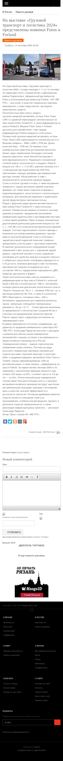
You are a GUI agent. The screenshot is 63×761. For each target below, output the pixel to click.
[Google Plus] (25, 422)
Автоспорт (7, 626)
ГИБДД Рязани (41, 667)
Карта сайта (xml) (42, 696)
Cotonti (36, 746)
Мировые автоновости (13, 650)
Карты (37, 655)
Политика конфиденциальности (16, 732)
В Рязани (7, 617)
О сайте (39, 678)
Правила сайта (41, 700)
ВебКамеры (40, 663)
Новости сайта (41, 691)
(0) (44, 431)
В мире (6, 645)
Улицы (37, 659)
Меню (31, 609)
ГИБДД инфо (8, 635)
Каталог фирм (9, 687)
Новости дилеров (24, 11)
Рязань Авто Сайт (31, 3)
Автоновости (8, 622)
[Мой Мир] (20, 422)
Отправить (14, 532)
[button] (6, 477)
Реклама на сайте (42, 683)
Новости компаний (11, 655)
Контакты (39, 687)
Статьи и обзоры (10, 683)
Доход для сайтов (9, 543)
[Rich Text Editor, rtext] (32, 493)
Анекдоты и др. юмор (12, 691)
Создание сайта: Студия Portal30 (31, 750)
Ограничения (9, 630)
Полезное (8, 678)
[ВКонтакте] (5, 422)
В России (7, 11)
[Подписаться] (57, 722)
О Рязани (39, 645)
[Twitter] (10, 422)
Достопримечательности (45, 650)
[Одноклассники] (15, 422)
